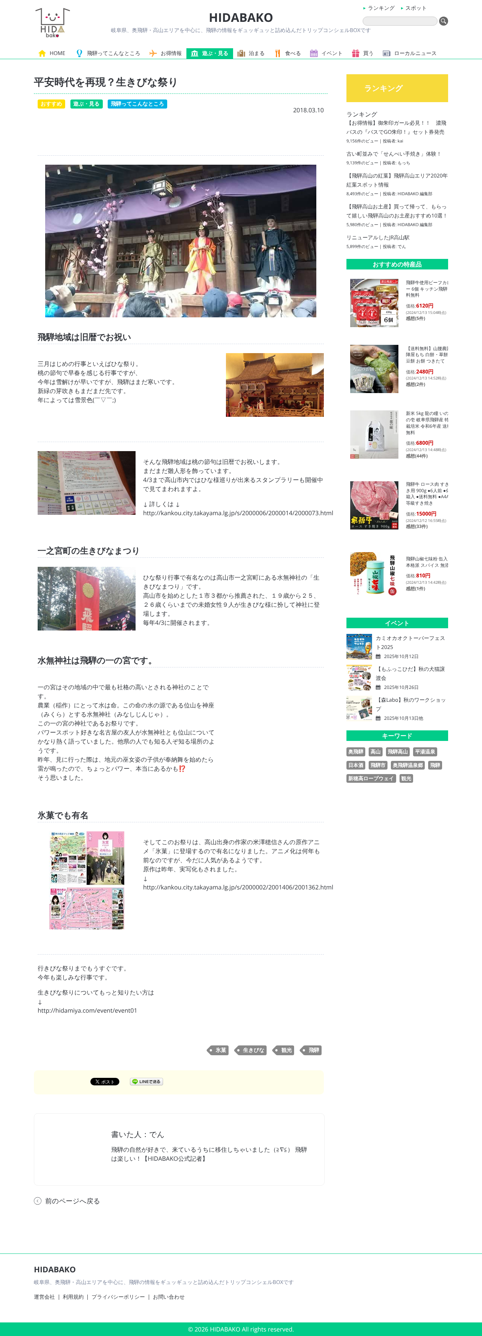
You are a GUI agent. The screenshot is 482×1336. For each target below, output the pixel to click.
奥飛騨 (355, 751)
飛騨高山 (398, 751)
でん (402, 246)
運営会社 (44, 1297)
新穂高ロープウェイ (371, 778)
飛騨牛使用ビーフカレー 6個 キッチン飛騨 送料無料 (429, 288)
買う (368, 53)
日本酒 (355, 765)
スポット (416, 8)
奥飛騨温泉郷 (408, 765)
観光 (286, 1050)
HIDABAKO (241, 17)
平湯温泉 (425, 751)
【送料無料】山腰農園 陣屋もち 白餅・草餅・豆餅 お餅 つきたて (431, 354)
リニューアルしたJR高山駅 (378, 237)
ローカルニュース (415, 53)
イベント (332, 53)
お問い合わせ (169, 1297)
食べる (293, 53)
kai (400, 141)
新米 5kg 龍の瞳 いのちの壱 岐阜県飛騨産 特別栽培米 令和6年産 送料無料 (430, 422)
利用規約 (73, 1297)
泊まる (257, 53)
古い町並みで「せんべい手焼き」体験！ (394, 154)
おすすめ (51, 103)
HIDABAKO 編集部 (415, 194)
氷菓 (221, 1050)
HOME (57, 53)
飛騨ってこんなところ (113, 53)
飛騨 (314, 1050)
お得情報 (171, 53)
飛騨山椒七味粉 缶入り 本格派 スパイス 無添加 (430, 562)
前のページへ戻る (72, 1201)
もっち (404, 163)
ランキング (381, 8)
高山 (376, 751)
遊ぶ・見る (215, 53)
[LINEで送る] (146, 1081)
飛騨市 (378, 765)
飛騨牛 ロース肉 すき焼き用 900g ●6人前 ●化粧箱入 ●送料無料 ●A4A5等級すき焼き (430, 493)
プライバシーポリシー (118, 1297)
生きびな (254, 1050)
